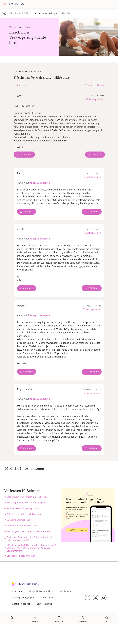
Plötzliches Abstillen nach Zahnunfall (25, 514)
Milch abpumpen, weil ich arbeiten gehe (26, 502)
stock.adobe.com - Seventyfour (106, 52)
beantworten (26, 154)
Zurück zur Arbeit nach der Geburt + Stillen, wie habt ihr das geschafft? (30, 538)
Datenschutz (47, 597)
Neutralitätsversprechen (41, 591)
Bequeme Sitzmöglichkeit (19, 519)
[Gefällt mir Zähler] (95, 155)
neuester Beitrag (96, 85)
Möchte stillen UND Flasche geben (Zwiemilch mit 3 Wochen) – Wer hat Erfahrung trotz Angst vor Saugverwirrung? (31, 548)
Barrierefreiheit (44, 603)
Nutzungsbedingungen (23, 597)
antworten (28, 211)
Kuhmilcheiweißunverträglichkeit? (23, 508)
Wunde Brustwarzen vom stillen (22, 525)
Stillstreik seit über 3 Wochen (21, 555)
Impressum (17, 591)
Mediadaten (66, 591)
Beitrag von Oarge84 (39, 182)
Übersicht (21, 85)
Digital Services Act (21, 603)
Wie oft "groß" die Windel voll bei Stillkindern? (29, 531)
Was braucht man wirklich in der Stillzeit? (27, 496)
